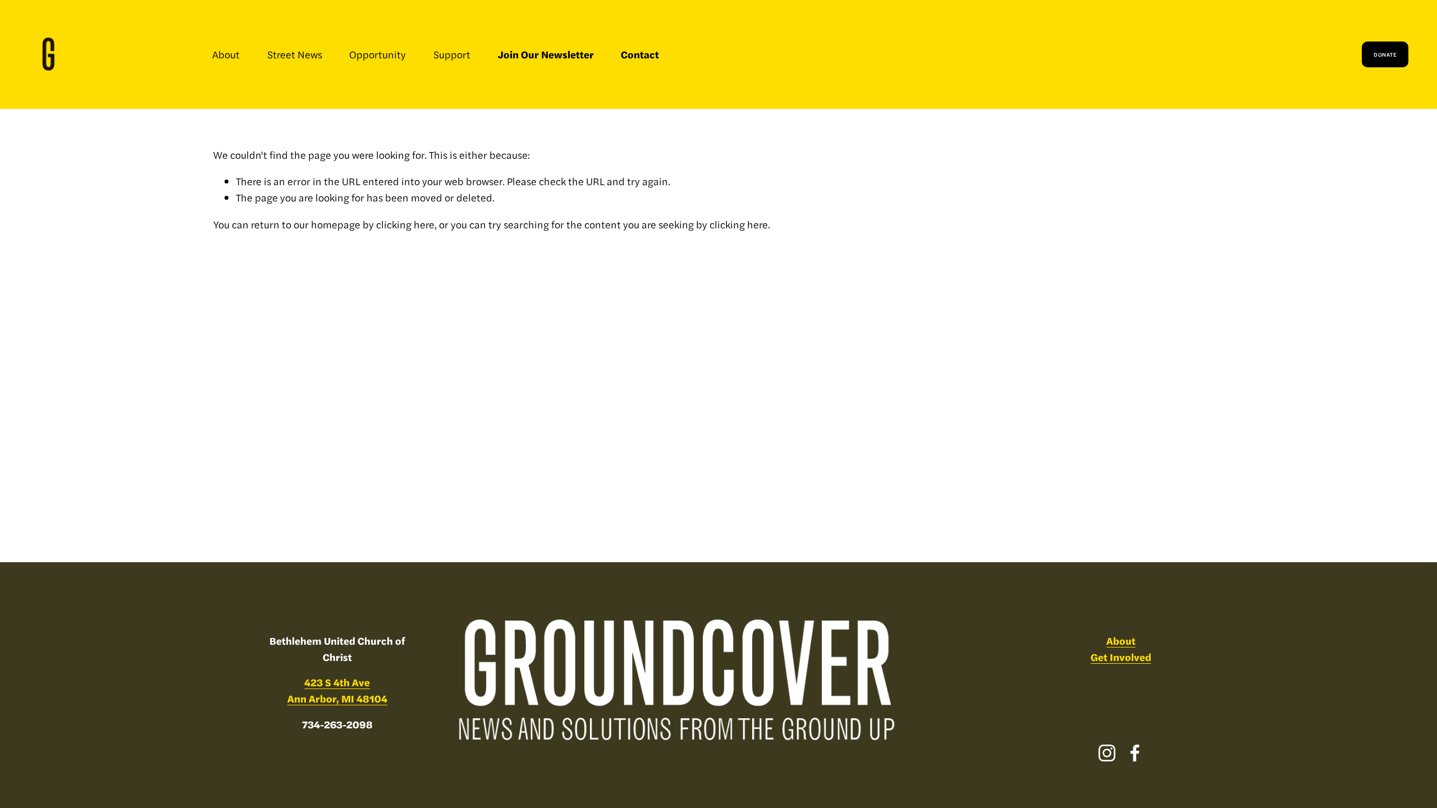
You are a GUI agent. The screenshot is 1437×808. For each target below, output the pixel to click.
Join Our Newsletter (546, 54)
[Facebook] (1135, 753)
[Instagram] (1107, 753)
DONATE (1385, 54)
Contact (640, 54)
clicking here (405, 224)
